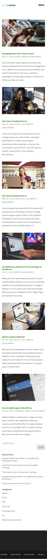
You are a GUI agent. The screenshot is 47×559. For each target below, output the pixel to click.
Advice (18, 56)
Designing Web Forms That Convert (18, 53)
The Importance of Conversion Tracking (19, 472)
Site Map (4, 554)
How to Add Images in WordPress (17, 408)
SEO (23, 124)
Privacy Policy (29, 554)
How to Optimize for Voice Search (16, 483)
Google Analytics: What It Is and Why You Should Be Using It (22, 477)
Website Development (31, 56)
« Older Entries (8, 443)
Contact (41, 554)
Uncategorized (8, 511)
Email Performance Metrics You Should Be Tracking (20, 466)
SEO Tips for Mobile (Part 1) (14, 195)
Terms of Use (15, 554)
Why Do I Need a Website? (13, 337)
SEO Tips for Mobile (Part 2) (14, 121)
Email (4, 497)
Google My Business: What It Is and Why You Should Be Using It (20, 459)
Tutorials (19, 411)
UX (27, 199)
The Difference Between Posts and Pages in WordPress (21, 268)
